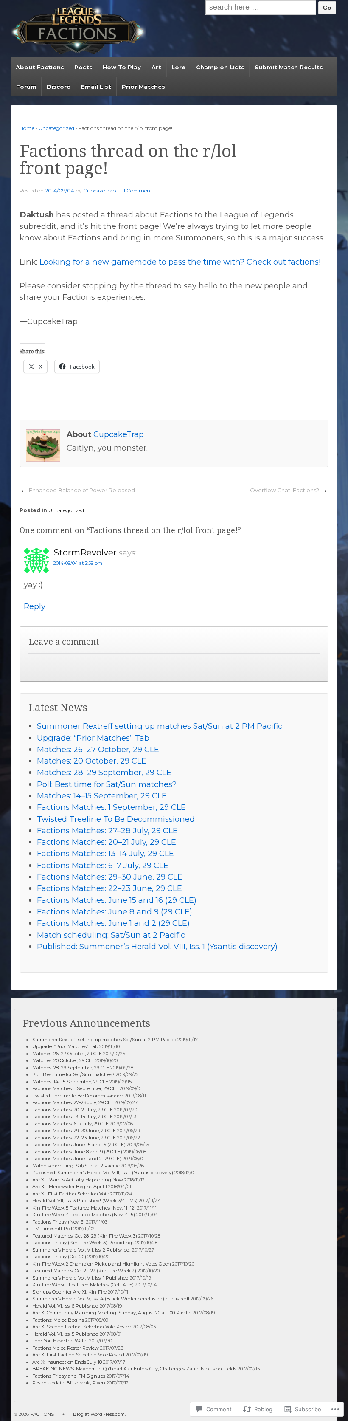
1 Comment (137, 190)
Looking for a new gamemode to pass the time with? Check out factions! (179, 262)
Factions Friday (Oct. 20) (59, 1257)
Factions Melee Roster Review (65, 1348)
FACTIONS (42, 1414)
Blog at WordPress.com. (99, 1414)
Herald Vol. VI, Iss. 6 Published (65, 1306)
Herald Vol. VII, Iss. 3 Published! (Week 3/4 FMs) (85, 1201)
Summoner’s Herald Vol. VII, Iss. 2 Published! (81, 1250)
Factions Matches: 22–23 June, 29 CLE (109, 888)
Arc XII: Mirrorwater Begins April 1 (69, 1187)
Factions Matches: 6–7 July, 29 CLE (102, 865)
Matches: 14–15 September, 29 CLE (102, 796)
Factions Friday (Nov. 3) (58, 1222)
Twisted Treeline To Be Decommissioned (116, 819)
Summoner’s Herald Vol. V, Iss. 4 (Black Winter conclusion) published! (110, 1299)
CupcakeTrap (99, 190)
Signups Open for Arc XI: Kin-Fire (69, 1292)
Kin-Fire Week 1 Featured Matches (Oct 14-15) (83, 1285)
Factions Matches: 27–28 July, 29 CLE (107, 830)
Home (27, 128)
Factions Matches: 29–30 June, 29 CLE (109, 877)
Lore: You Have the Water (60, 1341)
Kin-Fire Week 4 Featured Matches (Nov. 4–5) (83, 1215)
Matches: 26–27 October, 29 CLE (98, 749)
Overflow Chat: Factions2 (284, 490)
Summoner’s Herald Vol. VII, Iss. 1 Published (80, 1278)
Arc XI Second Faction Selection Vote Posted (82, 1327)
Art (156, 67)
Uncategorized (56, 128)
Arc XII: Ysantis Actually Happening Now (77, 1180)
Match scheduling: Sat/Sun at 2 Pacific (111, 935)
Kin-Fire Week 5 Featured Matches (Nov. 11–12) (84, 1208)
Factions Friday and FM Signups (68, 1376)
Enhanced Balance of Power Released (82, 490)
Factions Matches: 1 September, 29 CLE (111, 807)
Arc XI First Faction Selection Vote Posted (78, 1355)
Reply (34, 606)
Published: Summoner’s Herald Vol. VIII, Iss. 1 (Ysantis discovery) (157, 946)
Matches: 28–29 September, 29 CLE (104, 772)
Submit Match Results (289, 67)
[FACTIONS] (78, 28)
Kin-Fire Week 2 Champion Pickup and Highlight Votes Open (101, 1264)
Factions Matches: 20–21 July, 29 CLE (106, 842)
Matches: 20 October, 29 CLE (91, 761)
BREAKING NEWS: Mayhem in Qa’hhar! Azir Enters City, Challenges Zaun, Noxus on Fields (134, 1369)
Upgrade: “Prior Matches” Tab (93, 738)
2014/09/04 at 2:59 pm (77, 563)
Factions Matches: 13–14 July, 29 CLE (105, 853)
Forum (26, 86)
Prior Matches (143, 86)
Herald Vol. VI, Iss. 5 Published (65, 1334)
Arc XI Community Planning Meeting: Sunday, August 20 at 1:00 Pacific (111, 1313)
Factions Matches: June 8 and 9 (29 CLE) (114, 911)
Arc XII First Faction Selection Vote (70, 1194)
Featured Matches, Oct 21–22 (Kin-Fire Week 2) (84, 1271)
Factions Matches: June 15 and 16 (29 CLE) (116, 900)
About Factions (40, 67)
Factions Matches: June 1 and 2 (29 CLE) (113, 923)
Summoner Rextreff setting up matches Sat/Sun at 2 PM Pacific (159, 726)
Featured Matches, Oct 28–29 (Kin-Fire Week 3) (84, 1236)
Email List (96, 86)
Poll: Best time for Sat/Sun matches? (107, 784)
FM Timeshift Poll (52, 1229)
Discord (59, 86)
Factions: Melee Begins (58, 1320)
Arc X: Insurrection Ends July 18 (67, 1362)
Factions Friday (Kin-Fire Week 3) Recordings (83, 1243)
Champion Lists (220, 67)
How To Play (122, 67)
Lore (178, 67)
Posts (83, 67)
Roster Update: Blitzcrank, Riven (68, 1383)
